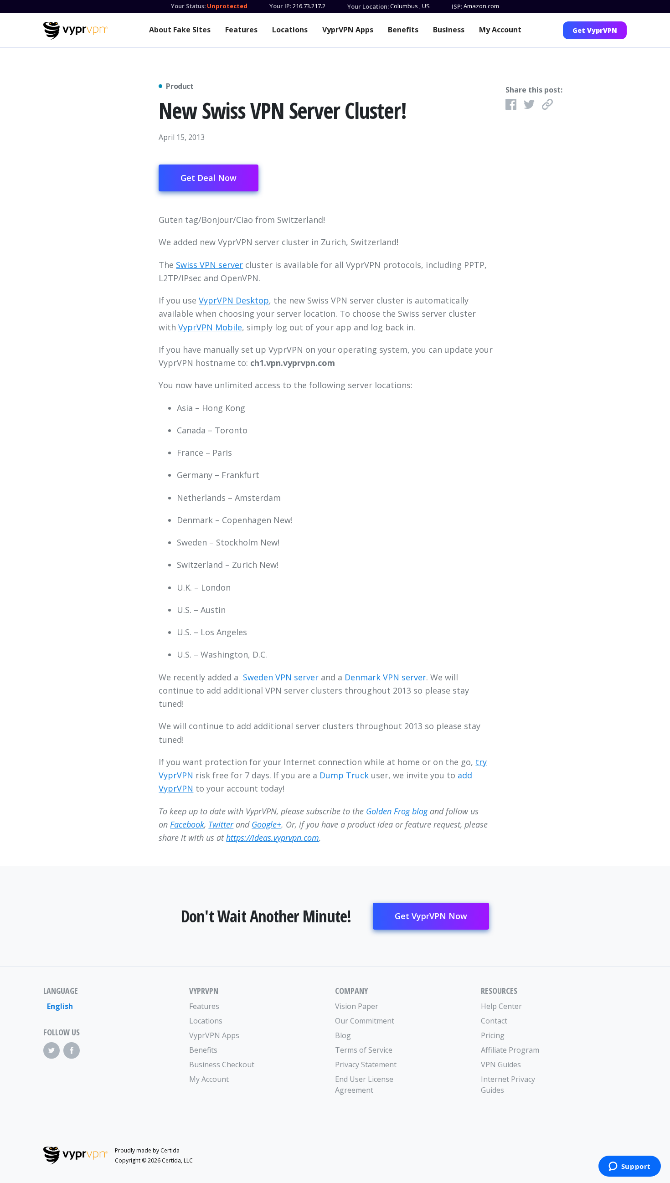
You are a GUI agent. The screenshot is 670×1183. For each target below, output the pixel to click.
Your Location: (368, 6)
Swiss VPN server (209, 264)
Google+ (266, 824)
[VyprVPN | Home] (75, 31)
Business (448, 30)
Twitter (220, 824)
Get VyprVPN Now (431, 915)
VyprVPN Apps (347, 30)
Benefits (403, 30)
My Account (500, 30)
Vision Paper (356, 1006)
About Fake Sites (180, 30)
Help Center (501, 1006)
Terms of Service (363, 1050)
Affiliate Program (510, 1050)
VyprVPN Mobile (210, 327)
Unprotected (227, 6)
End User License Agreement (364, 1084)
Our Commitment (364, 1021)
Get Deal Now (208, 177)
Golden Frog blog (397, 811)
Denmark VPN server (385, 677)
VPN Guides (501, 1065)
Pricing (493, 1035)
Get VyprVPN (594, 30)
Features (241, 30)
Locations (290, 30)
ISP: (457, 6)
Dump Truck (344, 775)
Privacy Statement (366, 1065)
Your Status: (188, 6)
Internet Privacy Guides (508, 1084)
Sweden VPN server (281, 677)
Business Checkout (221, 1065)
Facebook (187, 824)
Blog (343, 1035)
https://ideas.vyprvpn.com (272, 837)
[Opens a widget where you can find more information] (629, 1167)
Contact (494, 1021)
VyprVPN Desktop (234, 300)
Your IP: (280, 6)
